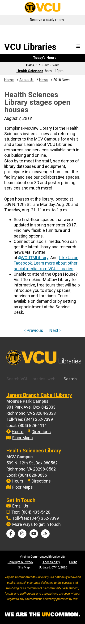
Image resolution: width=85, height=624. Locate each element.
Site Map (24, 567)
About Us (26, 80)
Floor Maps (22, 437)
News (43, 80)
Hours (17, 431)
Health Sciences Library (33, 451)
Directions (41, 431)
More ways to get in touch (36, 524)
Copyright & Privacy (20, 562)
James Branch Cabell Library (39, 395)
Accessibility (51, 562)
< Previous (34, 330)
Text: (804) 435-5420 (30, 512)
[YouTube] (33, 533)
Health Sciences (30, 71)
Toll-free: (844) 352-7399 (35, 518)
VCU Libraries (30, 47)
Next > (54, 330)
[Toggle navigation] (78, 46)
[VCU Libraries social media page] (10, 533)
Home (9, 80)
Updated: (45, 567)
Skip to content (17, 30)
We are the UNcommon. (42, 614)
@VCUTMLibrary (33, 257)
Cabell (31, 65)
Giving (73, 562)
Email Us (20, 505)
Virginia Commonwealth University (42, 556)
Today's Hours (44, 58)
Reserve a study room (47, 20)
